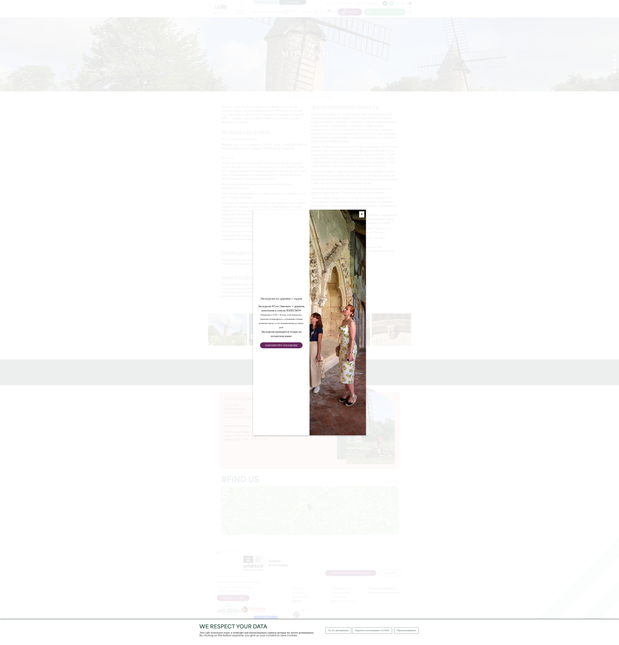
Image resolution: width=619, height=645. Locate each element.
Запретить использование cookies (372, 630)
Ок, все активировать (338, 630)
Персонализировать (406, 630)
